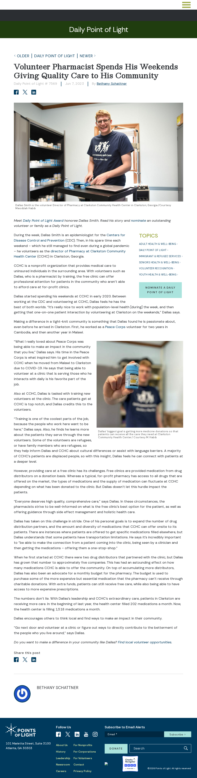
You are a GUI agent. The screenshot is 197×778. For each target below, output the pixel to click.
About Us (62, 745)
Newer (86, 56)
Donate (116, 748)
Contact (78, 764)
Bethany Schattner (112, 83)
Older (23, 56)
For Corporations (84, 751)
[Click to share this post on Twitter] (26, 92)
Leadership (63, 758)
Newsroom (63, 764)
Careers (61, 771)
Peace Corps (115, 327)
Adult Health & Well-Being (157, 244)
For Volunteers (82, 758)
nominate (138, 220)
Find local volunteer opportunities (144, 642)
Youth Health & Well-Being (158, 274)
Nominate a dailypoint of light (160, 290)
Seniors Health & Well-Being (159, 262)
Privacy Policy (82, 771)
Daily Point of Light (54, 56)
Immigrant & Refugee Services (160, 256)
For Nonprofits (82, 745)
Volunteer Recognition (156, 268)
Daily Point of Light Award (43, 220)
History (61, 751)
